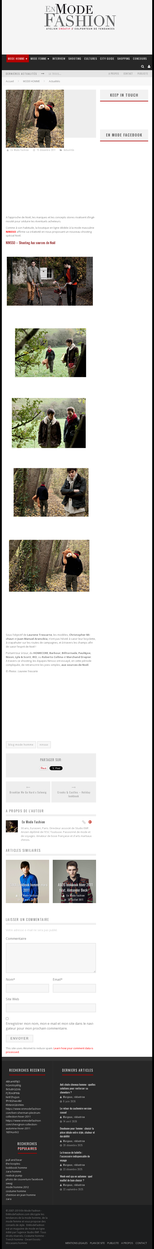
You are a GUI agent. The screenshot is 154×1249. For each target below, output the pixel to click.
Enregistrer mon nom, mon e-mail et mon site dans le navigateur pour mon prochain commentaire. (50, 1026)
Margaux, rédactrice (74, 1096)
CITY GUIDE (107, 58)
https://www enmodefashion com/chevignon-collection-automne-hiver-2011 (23, 1124)
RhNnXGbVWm (15, 1105)
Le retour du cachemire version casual (75, 1110)
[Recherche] (143, 66)
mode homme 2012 (17, 1187)
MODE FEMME (38, 58)
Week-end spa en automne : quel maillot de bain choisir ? (76, 1178)
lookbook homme (16, 1167)
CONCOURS (140, 58)
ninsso (44, 744)
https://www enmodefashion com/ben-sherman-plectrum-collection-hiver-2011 (23, 1112)
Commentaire (16, 938)
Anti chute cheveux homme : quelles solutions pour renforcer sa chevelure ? (77, 1088)
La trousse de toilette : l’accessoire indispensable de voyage (75, 1156)
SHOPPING (123, 58)
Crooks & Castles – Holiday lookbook (73, 794)
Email (58, 979)
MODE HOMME (16, 58)
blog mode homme (20, 744)
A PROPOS (114, 73)
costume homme (16, 1191)
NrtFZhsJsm (12, 1097)
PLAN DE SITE (97, 1243)
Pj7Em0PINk (13, 1093)
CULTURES (90, 58)
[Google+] (90, 822)
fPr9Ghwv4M (13, 1101)
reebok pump (14, 1175)
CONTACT (128, 73)
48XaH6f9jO (13, 1081)
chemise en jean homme (21, 1195)
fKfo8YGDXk (13, 1089)
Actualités (54, 81)
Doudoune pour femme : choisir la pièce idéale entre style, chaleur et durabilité (77, 1132)
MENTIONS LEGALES (76, 1243)
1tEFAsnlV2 (12, 1132)
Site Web (12, 999)
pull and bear (14, 1160)
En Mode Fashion (20, 150)
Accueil (10, 81)
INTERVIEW (58, 58)
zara (8, 1199)
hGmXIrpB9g (13, 1085)
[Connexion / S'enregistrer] (149, 66)
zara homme (13, 1171)
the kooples (13, 1163)
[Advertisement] (51, 184)
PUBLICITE (143, 73)
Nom (10, 979)
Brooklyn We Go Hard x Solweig (28, 792)
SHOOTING (74, 58)
